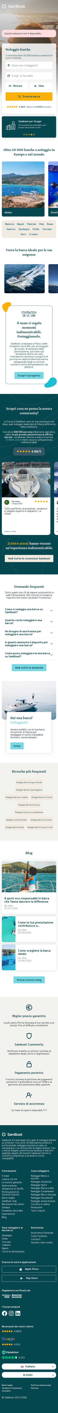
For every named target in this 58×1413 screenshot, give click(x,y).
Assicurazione (9, 1185)
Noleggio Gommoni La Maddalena (29, 812)
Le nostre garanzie (12, 1182)
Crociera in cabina (40, 1204)
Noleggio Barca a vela (42, 1188)
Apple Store (31, 1268)
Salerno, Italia (10, 531)
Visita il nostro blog (29, 980)
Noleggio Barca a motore (40, 1177)
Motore (17, 86)
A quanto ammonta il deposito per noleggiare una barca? (26, 643)
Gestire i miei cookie (42, 1242)
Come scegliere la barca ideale (34, 952)
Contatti (36, 1239)
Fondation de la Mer (12, 1210)
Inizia (17, 746)
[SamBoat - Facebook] (4, 1313)
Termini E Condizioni (12, 1388)
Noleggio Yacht (39, 1185)
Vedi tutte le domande (29, 667)
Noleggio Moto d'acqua (43, 1194)
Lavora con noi (9, 1179)
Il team (5, 1176)
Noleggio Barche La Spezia (17, 797)
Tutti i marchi (38, 1210)
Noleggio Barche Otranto (41, 797)
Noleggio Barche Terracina (29, 804)
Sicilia (35, 229)
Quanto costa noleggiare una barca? (23, 621)
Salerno (10, 229)
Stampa (6, 1207)
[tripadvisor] (11, 1352)
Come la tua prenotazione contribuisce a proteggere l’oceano (35, 925)
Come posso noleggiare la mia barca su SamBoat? (27, 654)
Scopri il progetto (29, 375)
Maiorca (9, 223)
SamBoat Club (9, 1201)
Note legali (7, 1385)
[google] (8, 1339)
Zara (23, 234)
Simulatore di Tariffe (13, 1188)
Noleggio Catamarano (42, 1191)
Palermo (31, 223)
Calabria (6, 1245)
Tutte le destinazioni (13, 1251)
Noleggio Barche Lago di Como (40, 827)
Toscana (47, 229)
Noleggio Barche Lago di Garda (29, 782)
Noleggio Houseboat (42, 1197)
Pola (41, 223)
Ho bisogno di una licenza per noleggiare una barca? (23, 632)
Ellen (10, 905)
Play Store (31, 1278)
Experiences (8, 1214)
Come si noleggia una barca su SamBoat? (24, 610)
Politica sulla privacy (41, 1385)
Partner (35, 1388)
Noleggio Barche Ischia (14, 827)
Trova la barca (30, 96)
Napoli (20, 223)
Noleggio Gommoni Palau (16, 819)
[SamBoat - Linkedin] (18, 1313)
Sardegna (23, 229)
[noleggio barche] (13, 6)
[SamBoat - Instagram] (11, 1313)
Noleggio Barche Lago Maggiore (29, 789)
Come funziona (39, 1236)
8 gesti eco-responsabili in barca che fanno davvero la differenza (26, 900)
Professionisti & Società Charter (10, 1193)
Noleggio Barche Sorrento (41, 819)
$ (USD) (28, 1375)
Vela (41, 86)
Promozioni (36, 1207)
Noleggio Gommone (41, 1181)
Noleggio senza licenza (43, 1201)
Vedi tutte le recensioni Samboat (29, 558)
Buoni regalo (8, 1197)
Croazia (33, 234)
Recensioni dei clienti (13, 1204)
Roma (50, 223)
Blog (4, 1217)
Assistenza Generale (42, 1232)
